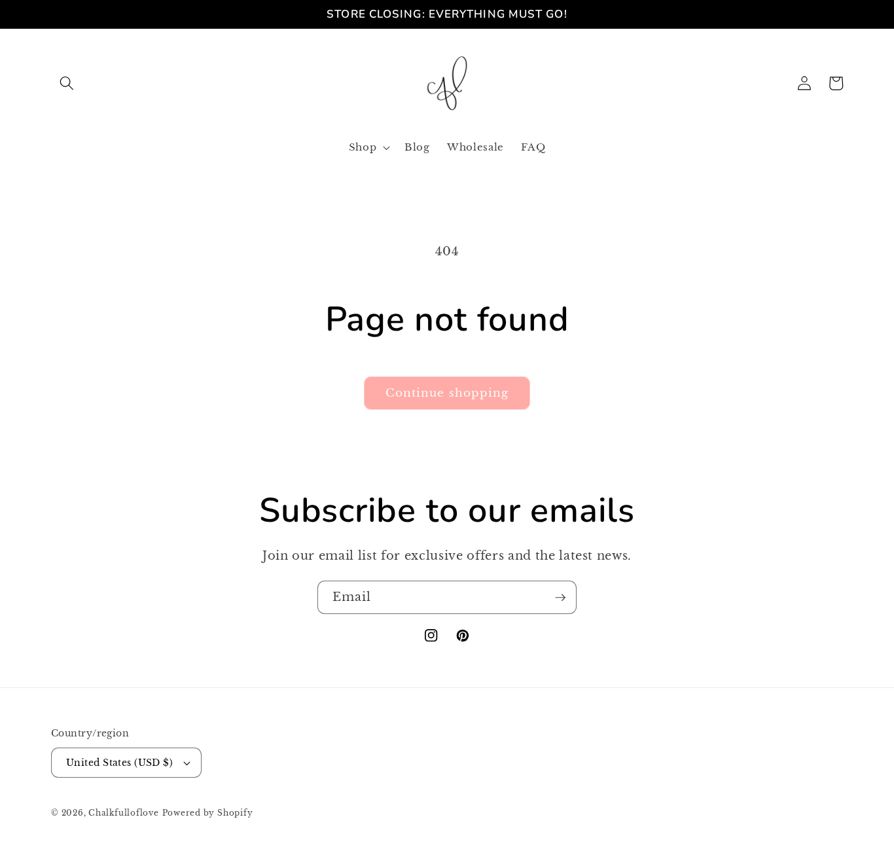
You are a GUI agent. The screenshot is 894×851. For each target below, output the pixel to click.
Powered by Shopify (207, 813)
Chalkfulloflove (123, 813)
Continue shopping (447, 392)
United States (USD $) (119, 763)
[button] (66, 83)
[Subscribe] (560, 598)
